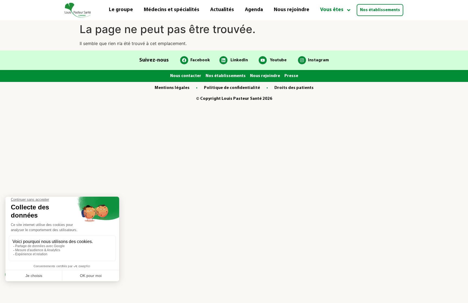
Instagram (318, 60)
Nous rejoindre (291, 9)
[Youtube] (262, 60)
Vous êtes (331, 9)
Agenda (254, 9)
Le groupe (121, 9)
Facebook (200, 60)
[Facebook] (184, 60)
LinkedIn (239, 60)
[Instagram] (302, 60)
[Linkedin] (223, 60)
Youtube (278, 60)
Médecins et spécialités (171, 9)
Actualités (222, 9)
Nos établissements (380, 10)
